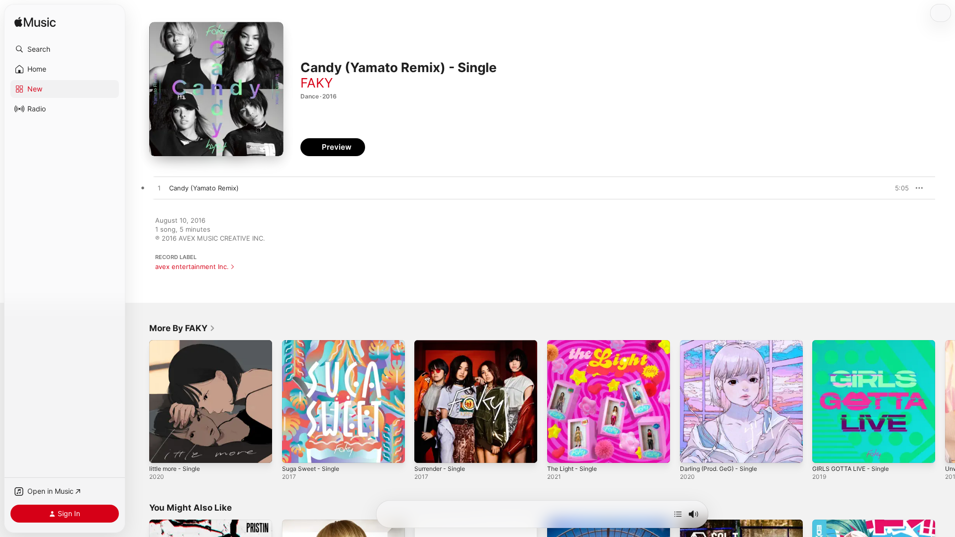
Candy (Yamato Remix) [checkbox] (204, 188)
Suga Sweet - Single (313, 344)
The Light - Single (574, 344)
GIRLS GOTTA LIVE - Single (853, 344)
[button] (64, 49)
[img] (35, 22)
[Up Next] (678, 514)
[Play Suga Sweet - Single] (294, 450)
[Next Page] (945, 401)
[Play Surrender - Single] (426, 450)
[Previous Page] (139, 401)
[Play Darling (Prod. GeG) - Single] (692, 450)
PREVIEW (898, 188)
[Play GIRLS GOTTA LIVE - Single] (824, 450)
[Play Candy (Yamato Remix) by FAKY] (159, 188)
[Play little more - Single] (161, 450)
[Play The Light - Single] (559, 450)
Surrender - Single (443, 344)
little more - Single (177, 344)
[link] (182, 328)
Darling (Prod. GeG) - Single (723, 344)
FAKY (316, 82)
